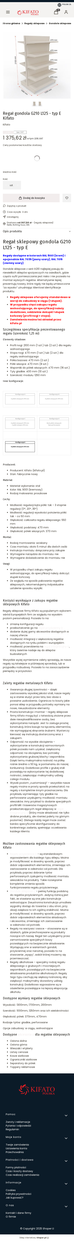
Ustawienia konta (16, 1148)
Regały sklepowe (34, 23)
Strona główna (11, 23)
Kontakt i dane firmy (18, 1213)
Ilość (5, 179)
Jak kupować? (14, 1197)
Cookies (11, 1190)
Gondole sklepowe (60, 23)
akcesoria (25, 1034)
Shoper (47, 1228)
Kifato (6, 124)
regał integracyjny (55, 646)
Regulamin (12, 1129)
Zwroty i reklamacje (18, 1122)
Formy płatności (16, 1167)
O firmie (11, 1216)
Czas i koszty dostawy (19, 1171)
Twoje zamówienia (17, 1144)
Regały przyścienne (22, 854)
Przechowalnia (15, 1152)
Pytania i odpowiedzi (18, 1125)
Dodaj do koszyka (34, 198)
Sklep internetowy (32, 1238)
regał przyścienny (49, 628)
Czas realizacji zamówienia (22, 1175)
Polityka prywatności (18, 1194)
